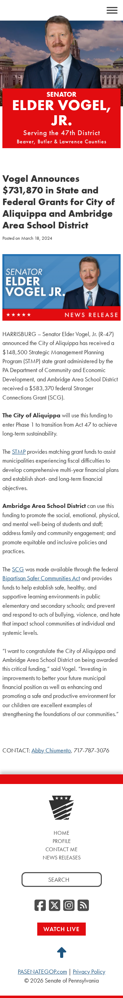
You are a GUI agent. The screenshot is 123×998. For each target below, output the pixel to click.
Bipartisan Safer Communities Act (41, 578)
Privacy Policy (89, 971)
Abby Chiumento (51, 750)
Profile (62, 841)
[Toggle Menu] (112, 10)
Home (61, 832)
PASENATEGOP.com (42, 971)
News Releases (62, 857)
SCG (18, 569)
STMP (19, 451)
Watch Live (61, 929)
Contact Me (61, 849)
